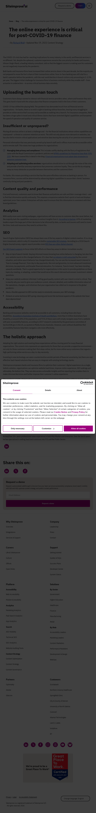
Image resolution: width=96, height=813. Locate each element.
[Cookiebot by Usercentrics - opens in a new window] (82, 383)
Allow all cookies (78, 428)
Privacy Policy (78, 412)
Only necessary (17, 428)
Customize (46, 428)
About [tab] (79, 390)
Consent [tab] (16, 390)
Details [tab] (48, 390)
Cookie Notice (60, 412)
